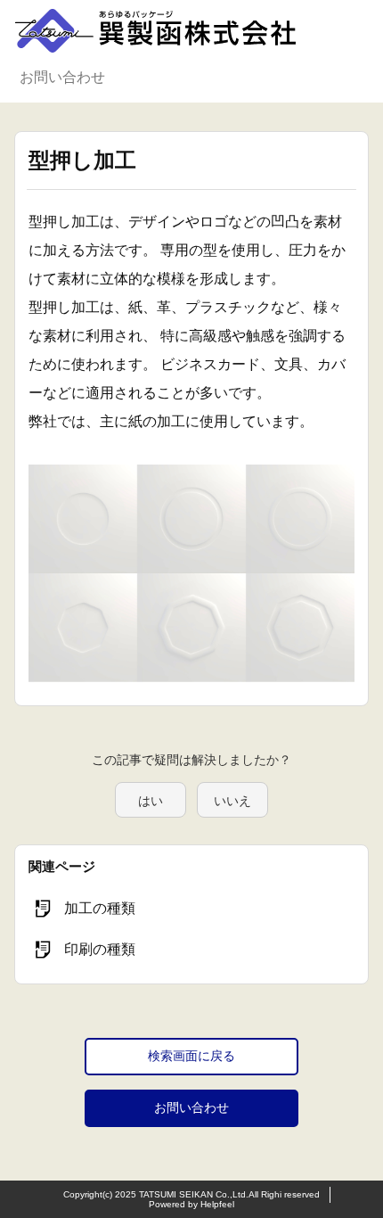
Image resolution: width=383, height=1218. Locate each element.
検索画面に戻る (191, 1056)
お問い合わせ (62, 77)
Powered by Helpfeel (191, 1204)
